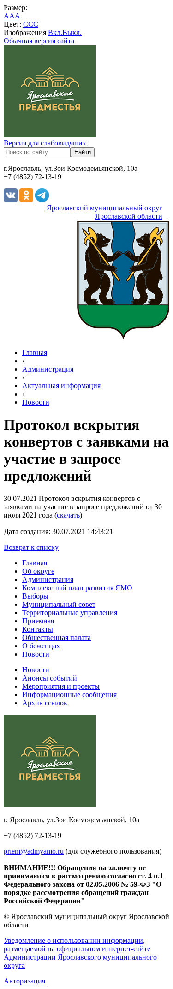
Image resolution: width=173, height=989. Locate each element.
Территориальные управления (69, 613)
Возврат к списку (31, 547)
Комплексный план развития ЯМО (77, 588)
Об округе (38, 571)
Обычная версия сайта (39, 41)
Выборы (35, 596)
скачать (68, 515)
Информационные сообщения (69, 694)
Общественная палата (56, 637)
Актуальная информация (61, 386)
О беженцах (41, 646)
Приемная (38, 621)
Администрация (47, 369)
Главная (34, 352)
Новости (35, 402)
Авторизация (24, 981)
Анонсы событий (49, 678)
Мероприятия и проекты (61, 686)
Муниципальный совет (58, 604)
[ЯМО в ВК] (11, 200)
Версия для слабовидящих (45, 143)
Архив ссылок (44, 703)
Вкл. (55, 32)
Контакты (37, 629)
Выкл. (72, 32)
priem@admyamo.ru (34, 851)
